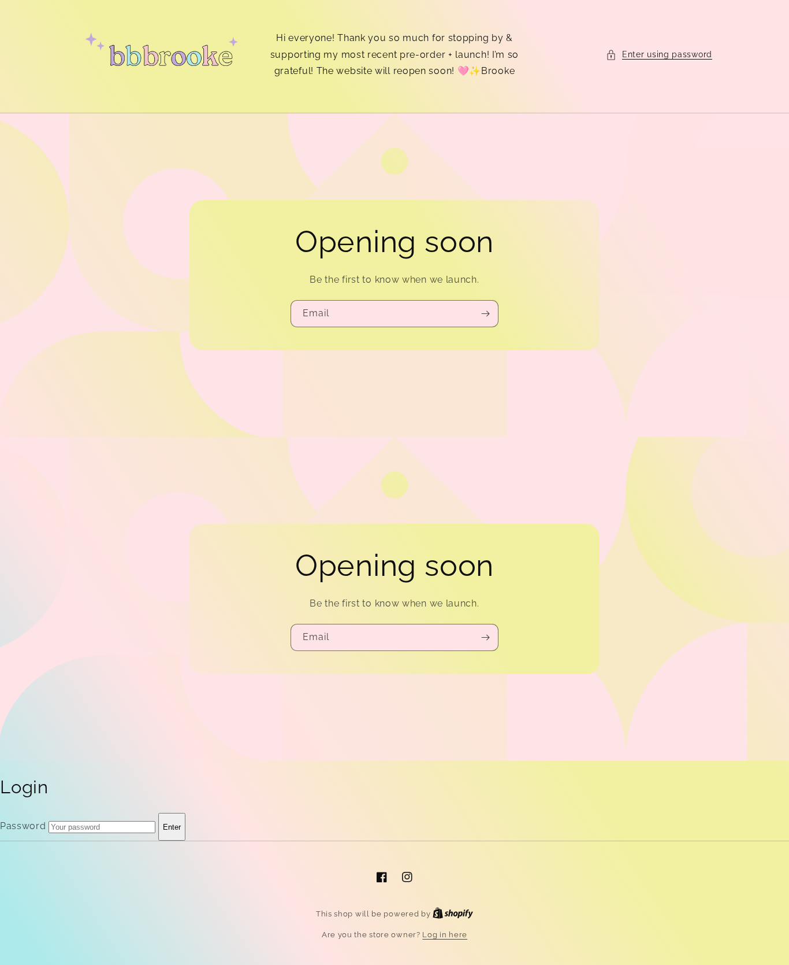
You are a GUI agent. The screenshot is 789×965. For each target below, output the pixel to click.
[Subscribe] (485, 313)
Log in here (444, 934)
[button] (659, 54)
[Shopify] (453, 913)
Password (23, 826)
